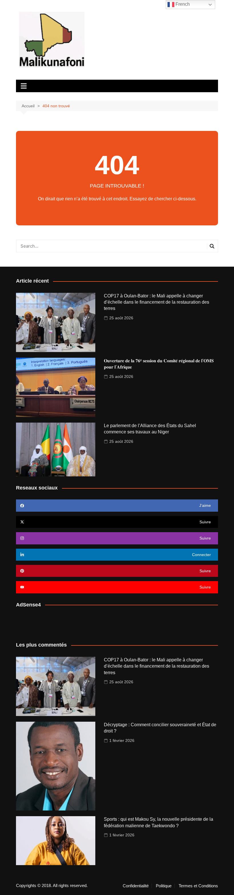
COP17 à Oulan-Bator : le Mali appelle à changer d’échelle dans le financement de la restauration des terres (156, 302)
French (182, 4)
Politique (164, 886)
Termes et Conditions (198, 886)
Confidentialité (136, 886)
